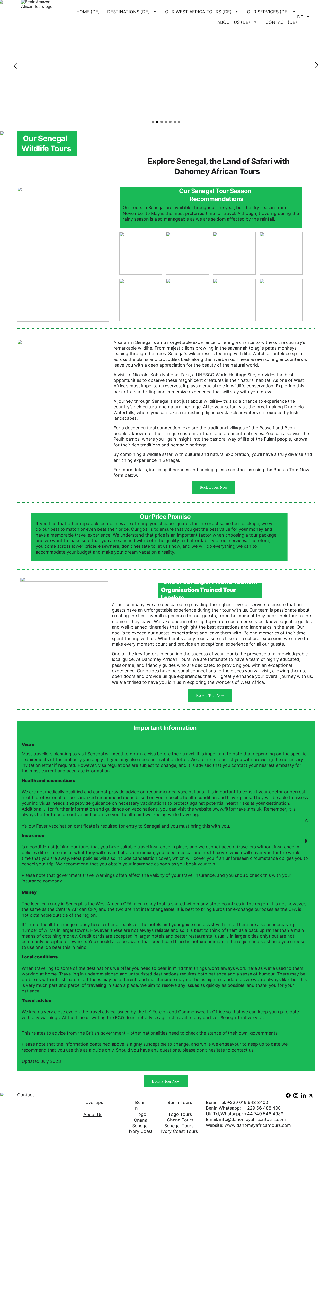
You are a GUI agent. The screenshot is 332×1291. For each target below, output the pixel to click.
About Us (92, 1114)
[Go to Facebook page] (288, 1095)
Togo (141, 1114)
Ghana (140, 1120)
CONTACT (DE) (281, 22)
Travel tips (92, 1102)
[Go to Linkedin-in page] (303, 1095)
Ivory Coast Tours (179, 1131)
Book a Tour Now (213, 487)
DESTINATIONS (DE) (128, 11)
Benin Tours (179, 1102)
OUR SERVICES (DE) (268, 11)
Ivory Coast (141, 1131)
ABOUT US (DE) (233, 22)
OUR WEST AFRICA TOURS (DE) (198, 11)
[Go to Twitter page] (310, 1095)
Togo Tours (180, 1114)
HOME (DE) (88, 11)
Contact (25, 1094)
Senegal (140, 1125)
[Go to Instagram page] (295, 1095)
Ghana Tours (180, 1119)
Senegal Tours (178, 1125)
